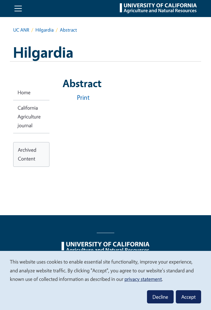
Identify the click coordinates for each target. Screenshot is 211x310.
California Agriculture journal (29, 116)
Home (24, 92)
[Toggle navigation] (18, 8)
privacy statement (143, 279)
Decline (160, 297)
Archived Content (27, 154)
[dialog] (105, 280)
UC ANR (21, 30)
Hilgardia (44, 30)
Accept (188, 297)
